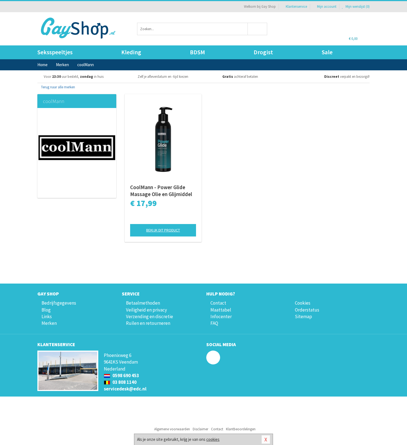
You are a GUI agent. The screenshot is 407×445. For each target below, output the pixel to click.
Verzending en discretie (149, 316)
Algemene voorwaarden (172, 429)
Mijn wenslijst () (357, 6)
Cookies (302, 303)
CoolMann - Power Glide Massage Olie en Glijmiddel (161, 190)
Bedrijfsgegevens (59, 303)
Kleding (131, 52)
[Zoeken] (257, 29)
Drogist (263, 52)
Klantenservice (296, 6)
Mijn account (326, 6)
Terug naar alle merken (57, 87)
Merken (49, 323)
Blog (46, 310)
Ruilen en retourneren (148, 323)
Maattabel (220, 310)
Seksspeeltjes (55, 52)
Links (47, 316)
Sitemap (303, 316)
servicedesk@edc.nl (125, 389)
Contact (218, 303)
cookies (213, 439)
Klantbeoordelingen (241, 429)
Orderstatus (307, 310)
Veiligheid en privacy (146, 310)
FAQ (214, 323)
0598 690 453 (125, 375)
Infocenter (221, 316)
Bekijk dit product (163, 230)
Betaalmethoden (143, 303)
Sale (327, 52)
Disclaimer (200, 429)
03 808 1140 (124, 382)
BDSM (197, 52)
